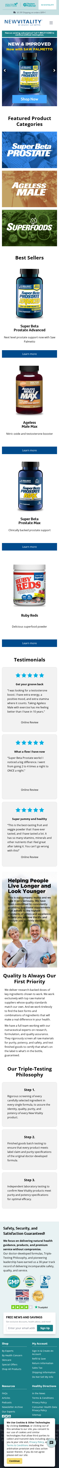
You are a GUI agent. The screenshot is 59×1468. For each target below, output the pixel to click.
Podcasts (7, 1402)
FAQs (5, 1393)
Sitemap (36, 1414)
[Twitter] (6, 1415)
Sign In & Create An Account (42, 1352)
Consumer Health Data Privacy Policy (44, 1408)
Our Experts (8, 1411)
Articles (6, 1397)
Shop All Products (11, 1369)
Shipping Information (44, 1372)
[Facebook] (3, 1415)
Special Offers (9, 1364)
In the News (38, 1393)
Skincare (6, 1359)
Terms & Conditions (17, 1445)
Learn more (29, 354)
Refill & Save (39, 1358)
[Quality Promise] (38, 1295)
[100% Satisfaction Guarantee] (29, 1281)
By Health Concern (12, 1355)
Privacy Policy (36, 1442)
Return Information (42, 1363)
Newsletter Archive (12, 1407)
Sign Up (45, 1328)
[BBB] (45, 1281)
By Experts (7, 1350)
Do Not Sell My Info (42, 1376)
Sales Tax (37, 1367)
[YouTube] (9, 1415)
